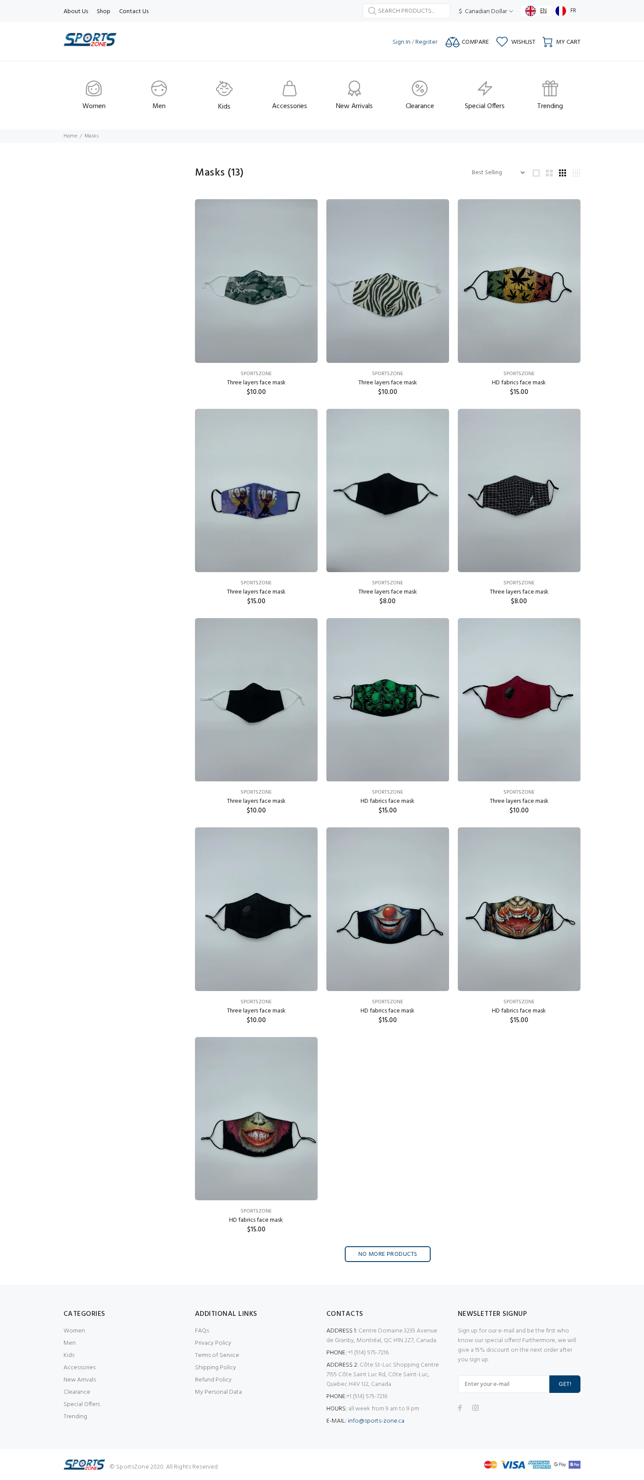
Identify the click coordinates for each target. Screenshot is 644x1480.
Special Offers (82, 1404)
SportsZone (256, 373)
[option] (565, 11)
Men (70, 1343)
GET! (565, 1384)
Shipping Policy (215, 1368)
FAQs (202, 1331)
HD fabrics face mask (519, 383)
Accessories (80, 1368)
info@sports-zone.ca (376, 1421)
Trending (75, 1417)
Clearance (77, 1392)
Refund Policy (213, 1380)
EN (543, 10)
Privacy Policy (213, 1343)
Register (426, 42)
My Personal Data (218, 1392)
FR (573, 10)
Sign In (401, 42)
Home (70, 136)
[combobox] (536, 11)
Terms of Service (217, 1355)
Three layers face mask (256, 383)
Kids (69, 1355)
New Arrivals (80, 1380)
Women (74, 1331)
